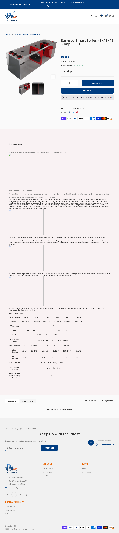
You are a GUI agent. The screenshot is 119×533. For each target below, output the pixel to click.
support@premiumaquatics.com (54, 6)
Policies (8, 514)
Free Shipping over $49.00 (21, 4)
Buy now (87, 90)
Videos (83, 468)
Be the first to (59, 409)
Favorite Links (85, 472)
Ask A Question (106, 400)
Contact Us (10, 506)
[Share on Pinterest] (77, 112)
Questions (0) (28, 401)
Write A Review (90, 400)
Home (7, 34)
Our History (47, 472)
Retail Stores (48, 468)
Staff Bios (47, 476)
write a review (66, 409)
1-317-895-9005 (65, 3)
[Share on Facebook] (69, 112)
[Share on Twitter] (73, 112)
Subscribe (49, 448)
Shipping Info (10, 510)
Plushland (46, 529)
